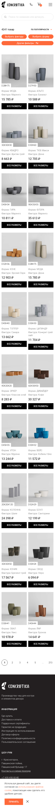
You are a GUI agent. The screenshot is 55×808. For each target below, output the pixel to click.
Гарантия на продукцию (14, 727)
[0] (38, 5)
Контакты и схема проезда (16, 771)
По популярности (40, 30)
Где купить (7, 716)
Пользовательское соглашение (19, 742)
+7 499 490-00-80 (10, 777)
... (43, 662)
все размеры (14, 106)
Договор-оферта (10, 734)
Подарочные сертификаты (16, 723)
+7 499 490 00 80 (31, 4)
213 (50, 662)
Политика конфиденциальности (18, 738)
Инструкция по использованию (18, 731)
